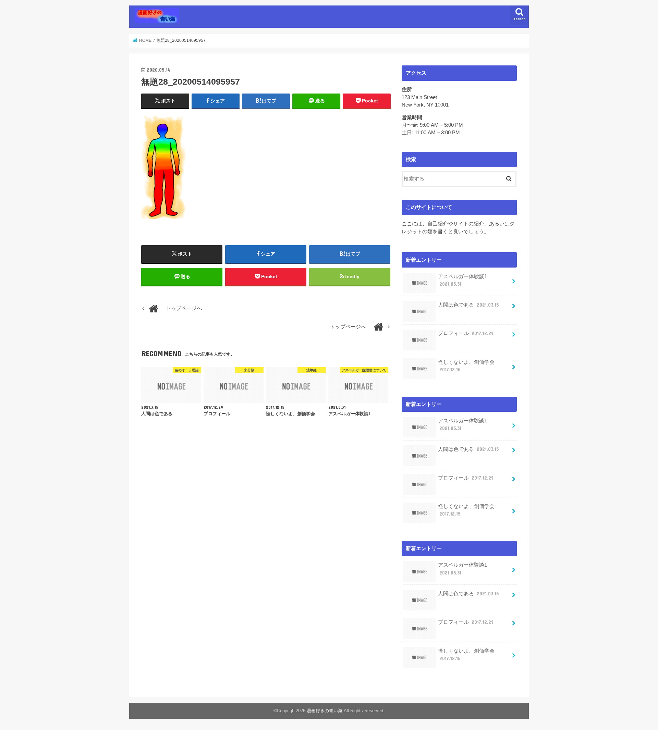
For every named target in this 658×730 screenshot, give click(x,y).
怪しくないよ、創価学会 (466, 365)
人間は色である (468, 305)
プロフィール (466, 333)
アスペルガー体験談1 (462, 280)
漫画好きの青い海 (324, 710)
